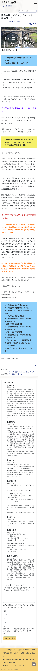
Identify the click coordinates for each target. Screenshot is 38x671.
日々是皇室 (9, 6)
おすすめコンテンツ (23, 650)
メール (5, 619)
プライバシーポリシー (9, 662)
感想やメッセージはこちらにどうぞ (14, 666)
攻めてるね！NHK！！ (14, 374)
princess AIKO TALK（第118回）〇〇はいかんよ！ (17, 372)
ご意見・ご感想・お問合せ (28, 653)
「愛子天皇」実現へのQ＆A (10, 653)
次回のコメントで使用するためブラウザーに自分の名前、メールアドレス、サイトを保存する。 (18, 631)
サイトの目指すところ (9, 650)
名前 (4, 611)
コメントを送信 (10, 638)
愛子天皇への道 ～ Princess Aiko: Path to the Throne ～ (18, 659)
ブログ (33, 650)
